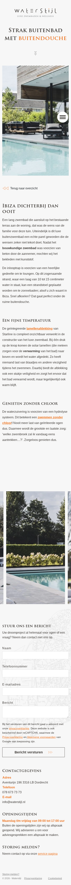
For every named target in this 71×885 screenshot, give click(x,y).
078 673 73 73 (12, 792)
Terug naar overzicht (23, 188)
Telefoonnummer (14, 666)
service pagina (48, 853)
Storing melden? (10, 874)
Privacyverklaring (12, 737)
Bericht (7, 702)
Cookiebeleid (55, 878)
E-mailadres (11, 684)
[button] (62, 117)
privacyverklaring (19, 728)
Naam (6, 648)
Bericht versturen (29, 752)
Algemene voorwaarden (41, 737)
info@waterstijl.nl (13, 802)
